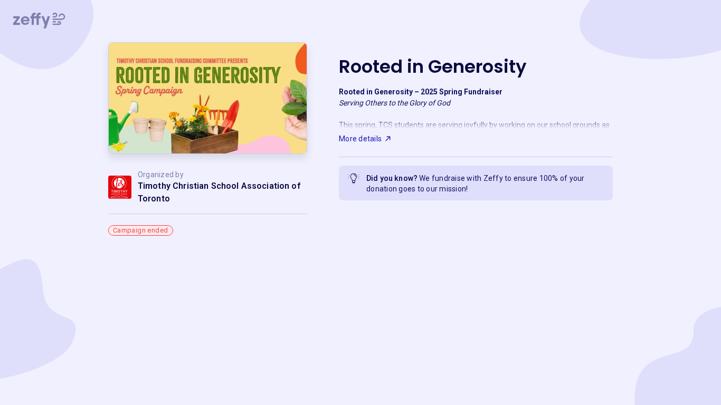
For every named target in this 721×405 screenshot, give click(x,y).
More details (360, 138)
